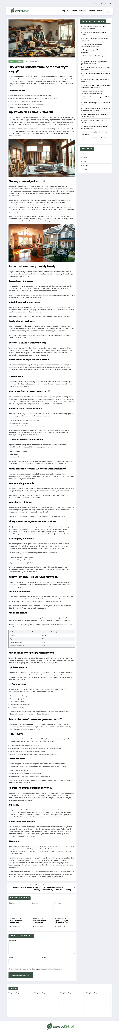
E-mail (44, 957)
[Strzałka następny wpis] (74, 887)
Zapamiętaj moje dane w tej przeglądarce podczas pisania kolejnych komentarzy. (36, 969)
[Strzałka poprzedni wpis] (9, 887)
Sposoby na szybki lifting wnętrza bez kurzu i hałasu (61, 922)
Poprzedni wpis (35, 885)
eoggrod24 (14, 918)
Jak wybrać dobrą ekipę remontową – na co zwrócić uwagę (57, 888)
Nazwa (10, 957)
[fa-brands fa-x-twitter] (96, 3)
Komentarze (12, 941)
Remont (82, 10)
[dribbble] (101, 3)
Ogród (65, 10)
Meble (99, 10)
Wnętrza (91, 10)
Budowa (73, 10)
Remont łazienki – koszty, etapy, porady (26, 888)
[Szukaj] (108, 11)
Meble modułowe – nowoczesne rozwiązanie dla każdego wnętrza (16, 922)
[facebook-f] (91, 3)
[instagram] (105, 3)
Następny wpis (48, 885)
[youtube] (110, 3)
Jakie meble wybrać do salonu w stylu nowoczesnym (40, 922)
